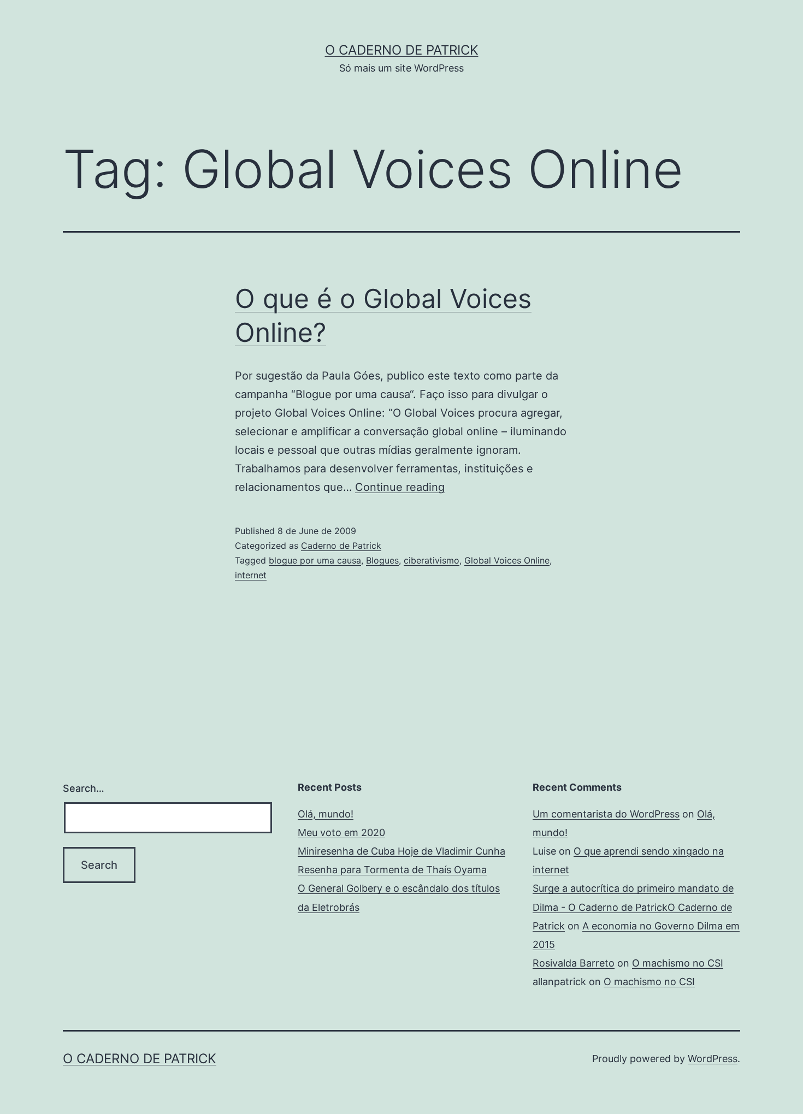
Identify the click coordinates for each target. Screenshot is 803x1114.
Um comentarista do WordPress (606, 814)
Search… (83, 788)
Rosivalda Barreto (574, 963)
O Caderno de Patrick (402, 50)
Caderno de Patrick (341, 545)
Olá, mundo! (325, 814)
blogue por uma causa (315, 560)
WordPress (712, 1058)
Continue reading (400, 487)
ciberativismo (431, 560)
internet (251, 575)
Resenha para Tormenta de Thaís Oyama (392, 869)
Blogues (382, 560)
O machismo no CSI (677, 963)
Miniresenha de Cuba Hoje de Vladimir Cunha (401, 851)
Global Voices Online (507, 560)
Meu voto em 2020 (341, 832)
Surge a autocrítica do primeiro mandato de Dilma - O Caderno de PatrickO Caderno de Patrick (633, 906)
